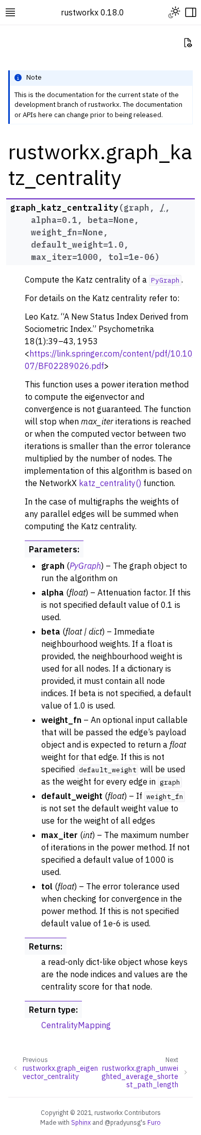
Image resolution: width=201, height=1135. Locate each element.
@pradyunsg (123, 1122)
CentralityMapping (76, 1025)
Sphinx (81, 1122)
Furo (154, 1122)
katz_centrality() (110, 483)
